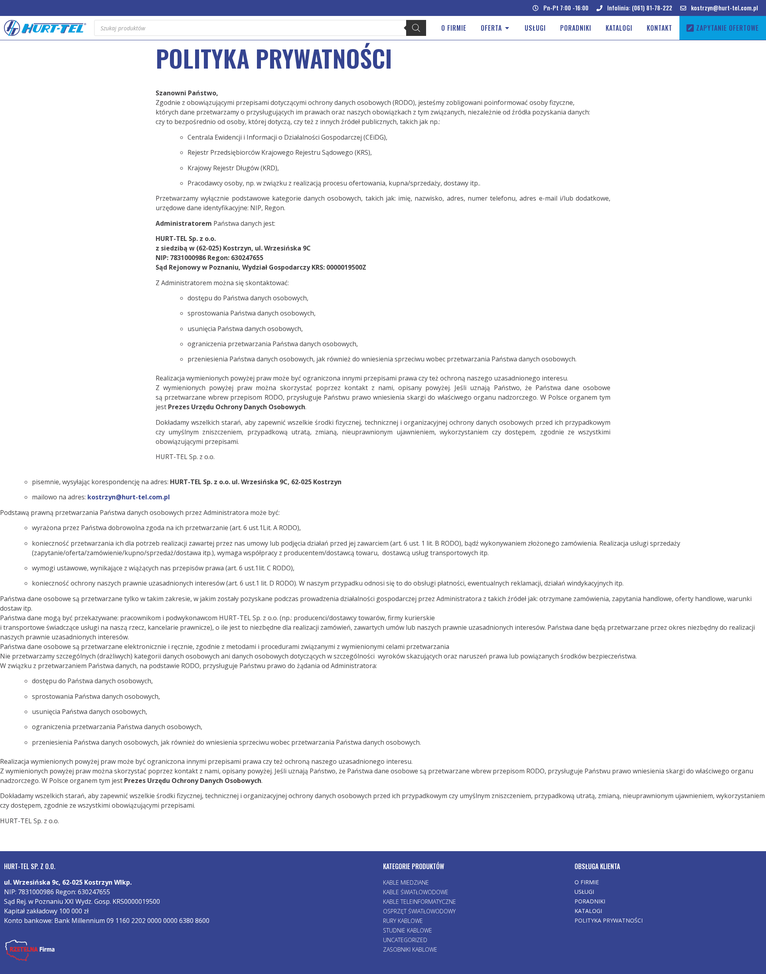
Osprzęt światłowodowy (419, 911)
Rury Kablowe (403, 921)
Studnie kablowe (407, 930)
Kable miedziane (406, 882)
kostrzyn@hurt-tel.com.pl (128, 497)
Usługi (584, 891)
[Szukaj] (416, 28)
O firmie (586, 882)
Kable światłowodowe (415, 892)
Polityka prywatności (608, 920)
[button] (560, 8)
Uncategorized (405, 940)
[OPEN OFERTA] (507, 28)
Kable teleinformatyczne (419, 901)
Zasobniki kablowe (410, 949)
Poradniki (589, 901)
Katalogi (588, 911)
